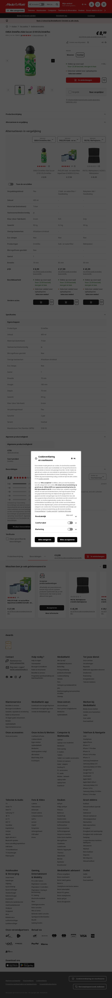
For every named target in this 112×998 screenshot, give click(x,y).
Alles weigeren (44, 539)
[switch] (70, 522)
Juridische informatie (65, 511)
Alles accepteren (67, 539)
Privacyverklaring (40, 511)
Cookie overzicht (52, 511)
